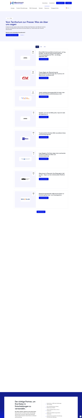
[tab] (37, 47)
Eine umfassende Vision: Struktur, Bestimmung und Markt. (53, 407)
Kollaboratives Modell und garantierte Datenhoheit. (53, 413)
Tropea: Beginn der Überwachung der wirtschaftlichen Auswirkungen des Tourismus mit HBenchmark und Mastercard (51, 74)
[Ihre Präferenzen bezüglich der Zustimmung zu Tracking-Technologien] (80, 416)
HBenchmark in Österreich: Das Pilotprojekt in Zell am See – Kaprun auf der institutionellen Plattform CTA (52, 175)
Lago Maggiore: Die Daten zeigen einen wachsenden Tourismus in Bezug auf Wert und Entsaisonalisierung (52, 155)
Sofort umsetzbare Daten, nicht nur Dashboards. (53, 410)
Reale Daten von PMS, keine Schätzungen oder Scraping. (54, 404)
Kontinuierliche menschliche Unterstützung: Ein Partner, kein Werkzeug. (54, 416)
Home (8, 18)
